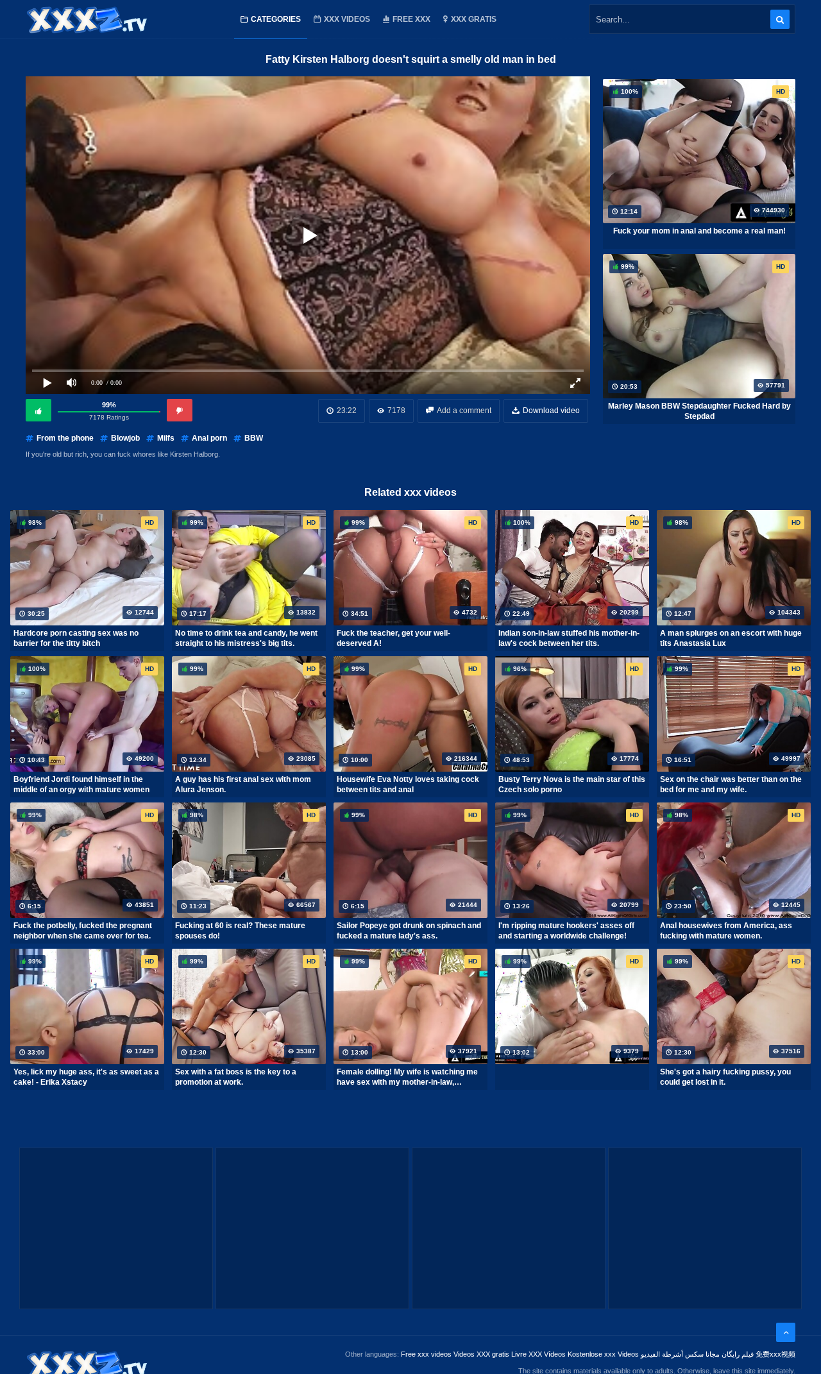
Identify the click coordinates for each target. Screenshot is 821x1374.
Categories (276, 19)
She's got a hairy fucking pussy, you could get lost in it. (725, 1077)
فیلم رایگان (738, 1354)
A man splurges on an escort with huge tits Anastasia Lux (731, 638)
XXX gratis (473, 19)
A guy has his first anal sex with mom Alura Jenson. (243, 784)
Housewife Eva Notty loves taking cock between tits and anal (408, 784)
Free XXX (411, 19)
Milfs (165, 438)
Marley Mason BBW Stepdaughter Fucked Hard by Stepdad (699, 411)
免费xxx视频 (775, 1354)
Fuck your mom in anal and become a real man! (699, 230)
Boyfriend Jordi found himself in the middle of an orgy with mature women (81, 784)
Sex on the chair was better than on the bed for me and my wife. (731, 784)
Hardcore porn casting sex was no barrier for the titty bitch (76, 638)
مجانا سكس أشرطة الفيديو (680, 1354)
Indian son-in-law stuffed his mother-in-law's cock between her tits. (568, 638)
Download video (551, 410)
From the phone (65, 438)
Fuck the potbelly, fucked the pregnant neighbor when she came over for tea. (82, 930)
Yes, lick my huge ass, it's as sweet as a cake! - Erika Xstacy (86, 1077)
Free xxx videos (426, 1354)
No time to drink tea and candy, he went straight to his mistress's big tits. (246, 638)
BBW (253, 438)
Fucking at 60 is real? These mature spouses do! (240, 930)
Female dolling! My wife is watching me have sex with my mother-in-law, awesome (407, 1077)
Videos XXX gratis (481, 1354)
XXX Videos (347, 19)
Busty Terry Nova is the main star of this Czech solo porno (571, 784)
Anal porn (209, 438)
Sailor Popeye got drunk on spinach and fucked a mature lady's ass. (409, 930)
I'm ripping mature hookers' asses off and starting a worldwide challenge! (566, 930)
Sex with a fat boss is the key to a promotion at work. (235, 1077)
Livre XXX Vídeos (538, 1354)
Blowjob (125, 438)
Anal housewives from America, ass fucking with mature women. (726, 930)
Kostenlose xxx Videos (603, 1354)
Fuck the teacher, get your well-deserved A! (393, 638)
